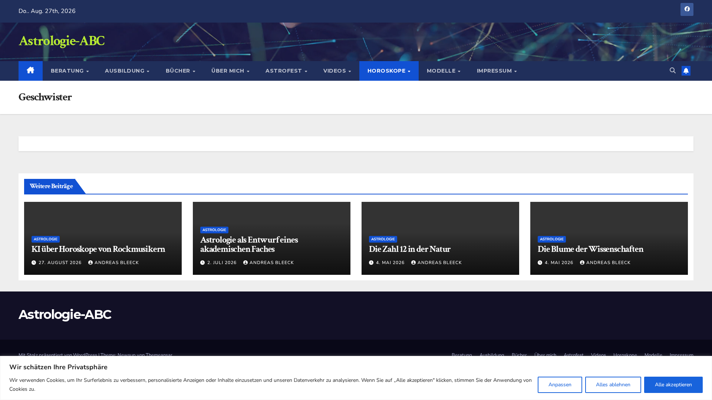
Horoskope (387, 70)
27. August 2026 (61, 263)
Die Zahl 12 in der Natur (410, 249)
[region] (356, 378)
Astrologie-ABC (61, 41)
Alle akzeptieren (673, 384)
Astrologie (45, 239)
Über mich (228, 70)
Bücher (179, 70)
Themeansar (159, 355)
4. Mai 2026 (391, 263)
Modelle (442, 70)
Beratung (68, 70)
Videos (335, 70)
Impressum (495, 70)
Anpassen (559, 384)
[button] (673, 71)
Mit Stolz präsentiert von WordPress (58, 355)
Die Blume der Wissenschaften (590, 249)
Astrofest (285, 70)
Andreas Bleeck (117, 263)
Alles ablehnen (613, 384)
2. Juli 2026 (222, 263)
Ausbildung (125, 70)
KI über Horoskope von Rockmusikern (98, 249)
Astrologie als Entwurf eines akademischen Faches (248, 244)
